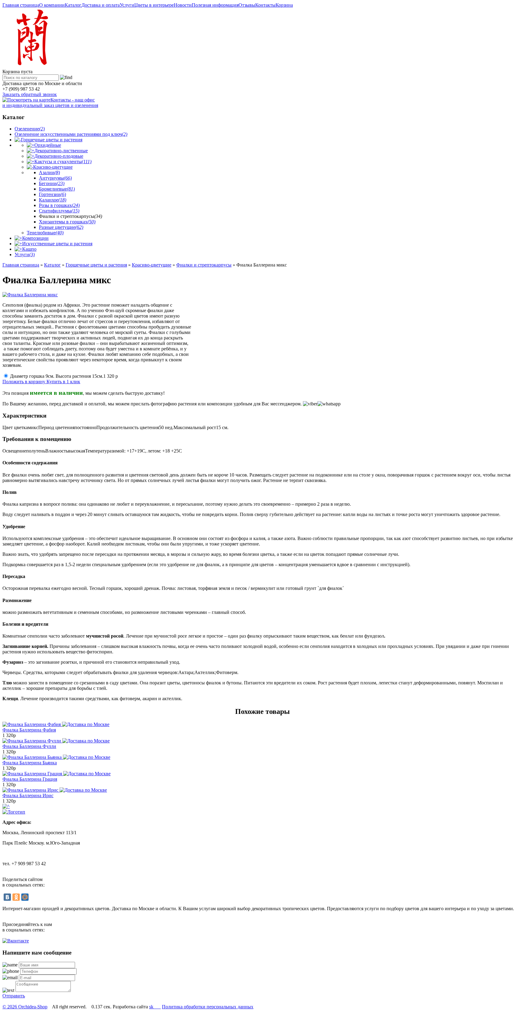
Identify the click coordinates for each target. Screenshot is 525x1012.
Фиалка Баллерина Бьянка (29, 762)
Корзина (284, 5)
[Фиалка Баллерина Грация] (56, 773)
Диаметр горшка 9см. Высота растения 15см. (64, 376)
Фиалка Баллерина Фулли (29, 746)
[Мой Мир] (25, 897)
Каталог (73, 5)
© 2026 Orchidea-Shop (24, 1006)
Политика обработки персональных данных (207, 1006)
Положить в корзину (24, 381)
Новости (183, 5)
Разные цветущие (61, 227)
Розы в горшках (59, 205)
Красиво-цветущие (53, 167)
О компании (52, 5)
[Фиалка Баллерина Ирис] (54, 790)
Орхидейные (47, 145)
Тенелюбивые (45, 232)
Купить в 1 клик (63, 381)
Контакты (265, 5)
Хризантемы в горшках (67, 221)
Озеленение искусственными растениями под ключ (71, 134)
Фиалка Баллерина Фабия (29, 729)
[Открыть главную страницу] (30, 66)
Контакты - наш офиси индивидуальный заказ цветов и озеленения (50, 102)
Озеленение (30, 128)
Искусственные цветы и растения (57, 243)
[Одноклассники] (16, 897)
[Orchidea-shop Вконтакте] (15, 940)
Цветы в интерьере (154, 5)
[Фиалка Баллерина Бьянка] (56, 757)
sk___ (155, 1006)
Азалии (49, 172)
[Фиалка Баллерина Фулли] (56, 740)
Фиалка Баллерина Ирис (27, 795)
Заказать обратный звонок (29, 94)
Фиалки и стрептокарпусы (204, 264)
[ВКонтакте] (7, 897)
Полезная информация (215, 5)
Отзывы (246, 5)
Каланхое (52, 199)
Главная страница (20, 5)
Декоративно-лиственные (61, 150)
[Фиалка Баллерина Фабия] (55, 724)
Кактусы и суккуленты (62, 161)
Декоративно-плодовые (58, 156)
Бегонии (51, 183)
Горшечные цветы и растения (51, 139)
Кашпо (29, 249)
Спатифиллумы (59, 210)
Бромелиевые (57, 188)
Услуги (127, 5)
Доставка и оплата (100, 5)
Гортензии (52, 194)
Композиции (35, 238)
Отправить (13, 995)
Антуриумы (55, 178)
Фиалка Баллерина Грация (29, 779)
